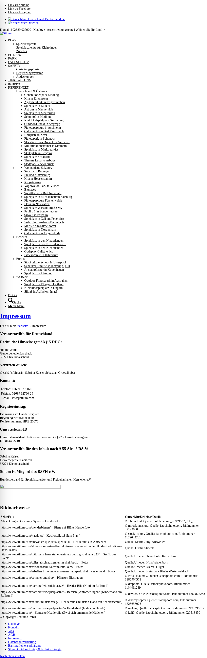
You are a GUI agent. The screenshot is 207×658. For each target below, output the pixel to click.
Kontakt (5, 29)
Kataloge (39, 29)
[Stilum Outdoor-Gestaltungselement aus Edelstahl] (6, 33)
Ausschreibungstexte (60, 29)
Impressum (15, 315)
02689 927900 (22, 29)
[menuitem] (107, 45)
